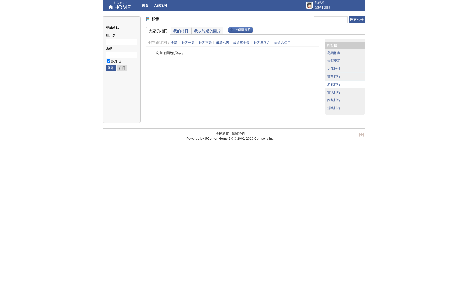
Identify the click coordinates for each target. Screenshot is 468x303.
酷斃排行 (333, 100)
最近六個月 (282, 42)
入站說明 (160, 5)
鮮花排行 (333, 84)
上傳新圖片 (243, 30)
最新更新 (333, 61)
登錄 (318, 7)
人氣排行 (333, 69)
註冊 (327, 7)
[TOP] (361, 137)
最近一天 (188, 42)
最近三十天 (241, 42)
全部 (174, 42)
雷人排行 (333, 92)
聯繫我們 (238, 134)
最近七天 (222, 42)
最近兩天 (205, 42)
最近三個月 (262, 42)
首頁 (145, 5)
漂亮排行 (333, 108)
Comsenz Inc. (264, 139)
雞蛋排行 (333, 76)
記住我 (116, 61)
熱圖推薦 (333, 53)
